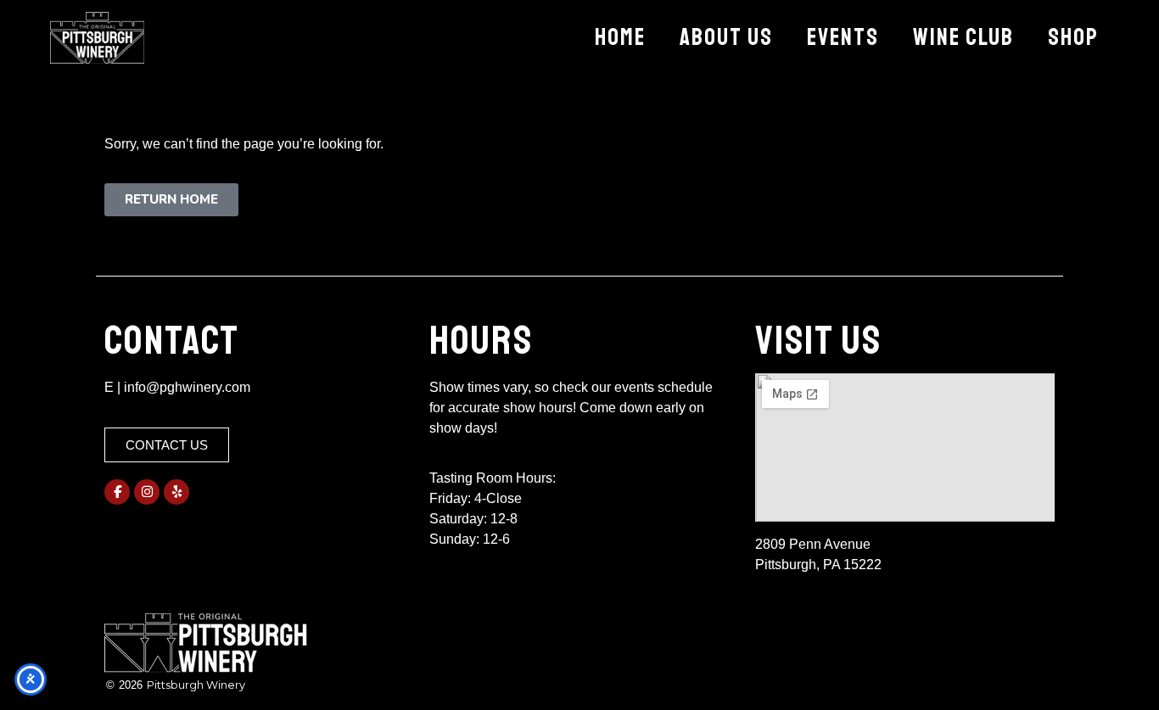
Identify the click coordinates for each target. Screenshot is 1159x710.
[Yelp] (176, 492)
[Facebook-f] (117, 492)
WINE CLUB (963, 37)
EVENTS (843, 37)
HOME (620, 37)
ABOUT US (726, 37)
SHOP (1073, 37)
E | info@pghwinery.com (177, 387)
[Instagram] (147, 492)
